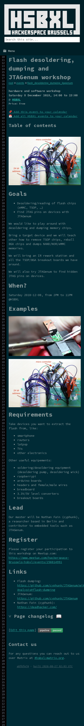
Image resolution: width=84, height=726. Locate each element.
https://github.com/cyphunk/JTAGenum (47, 598)
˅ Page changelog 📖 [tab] (35, 616)
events (20, 83)
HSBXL (16, 99)
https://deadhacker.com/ (37, 607)
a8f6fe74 (23, 666)
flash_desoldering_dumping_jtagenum (50, 83)
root (11, 83)
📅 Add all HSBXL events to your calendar (43, 116)
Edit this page (22, 630)
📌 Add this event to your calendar (38, 111)
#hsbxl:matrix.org (49, 658)
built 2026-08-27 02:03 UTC (53, 666)
